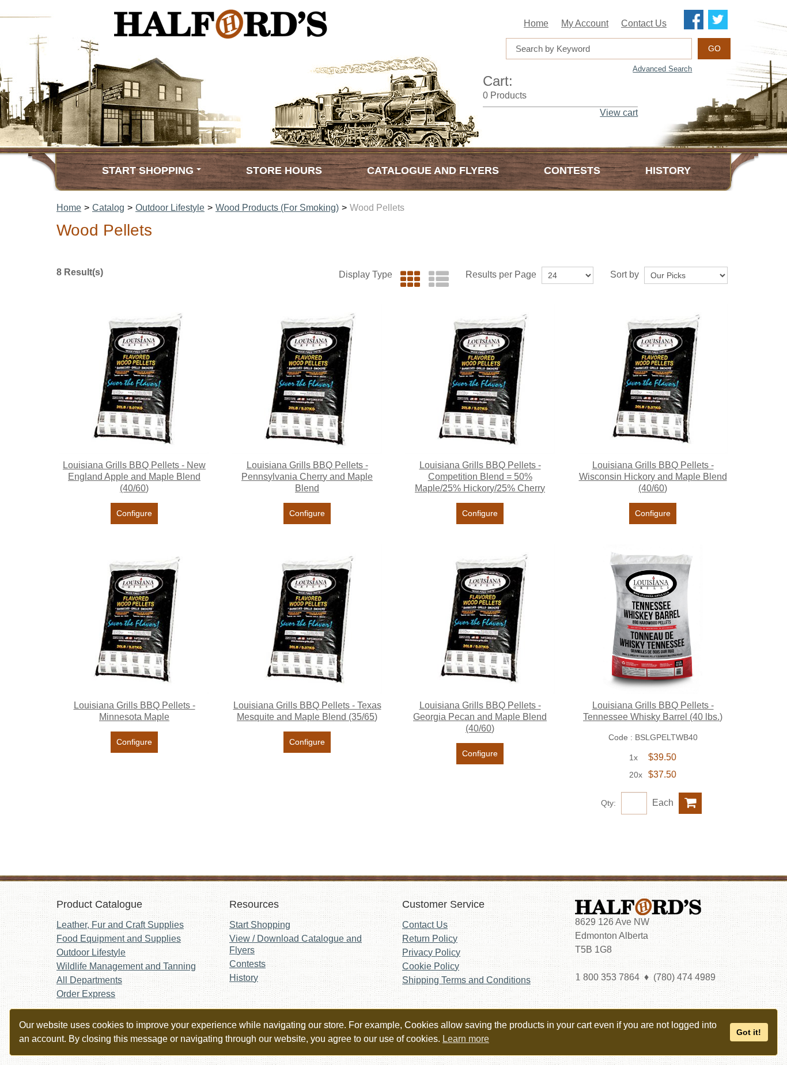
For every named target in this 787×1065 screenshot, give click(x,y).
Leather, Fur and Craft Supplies (120, 925)
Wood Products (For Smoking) (277, 208)
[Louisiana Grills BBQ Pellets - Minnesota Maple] (134, 619)
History (668, 170)
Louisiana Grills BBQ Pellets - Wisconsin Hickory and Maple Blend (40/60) (653, 476)
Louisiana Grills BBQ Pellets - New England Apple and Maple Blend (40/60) (134, 476)
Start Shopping (259, 925)
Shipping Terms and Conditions (466, 980)
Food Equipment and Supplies (118, 938)
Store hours (284, 170)
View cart (619, 113)
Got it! (748, 1032)
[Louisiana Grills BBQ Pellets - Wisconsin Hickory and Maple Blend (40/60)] (653, 379)
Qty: (608, 803)
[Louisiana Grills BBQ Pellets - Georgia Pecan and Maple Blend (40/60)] (480, 619)
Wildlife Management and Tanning (126, 966)
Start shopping (148, 170)
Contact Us (644, 23)
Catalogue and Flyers (433, 170)
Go (714, 48)
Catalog (108, 208)
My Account (584, 23)
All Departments (89, 980)
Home (536, 23)
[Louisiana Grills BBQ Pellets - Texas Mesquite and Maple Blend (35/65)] (307, 619)
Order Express (85, 994)
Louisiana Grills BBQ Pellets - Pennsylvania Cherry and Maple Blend (307, 476)
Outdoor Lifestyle (170, 208)
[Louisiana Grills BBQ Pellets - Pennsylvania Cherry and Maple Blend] (307, 379)
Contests (572, 170)
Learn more (465, 1039)
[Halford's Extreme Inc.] (278, 24)
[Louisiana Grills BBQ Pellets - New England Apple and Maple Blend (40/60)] (134, 379)
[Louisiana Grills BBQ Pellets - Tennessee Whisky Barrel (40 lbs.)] (653, 619)
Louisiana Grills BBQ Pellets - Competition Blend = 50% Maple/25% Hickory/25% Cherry (480, 476)
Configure (134, 513)
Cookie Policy (430, 966)
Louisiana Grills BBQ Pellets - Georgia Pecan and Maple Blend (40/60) (480, 716)
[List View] (436, 280)
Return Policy (429, 938)
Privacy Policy (431, 952)
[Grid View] (408, 280)
